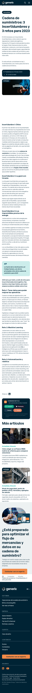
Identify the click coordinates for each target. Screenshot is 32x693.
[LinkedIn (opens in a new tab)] (9, 394)
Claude (18, 410)
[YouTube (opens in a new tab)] (7, 668)
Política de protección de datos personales (14, 674)
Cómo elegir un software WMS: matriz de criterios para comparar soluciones (15, 451)
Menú (29, 2)
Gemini (9, 410)
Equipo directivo (7, 618)
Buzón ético (16, 678)
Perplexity (21, 406)
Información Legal (7, 678)
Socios (4, 644)
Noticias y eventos (8, 624)
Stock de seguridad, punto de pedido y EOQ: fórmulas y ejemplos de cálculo (15, 490)
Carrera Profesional (8, 621)
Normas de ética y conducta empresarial (13, 680)
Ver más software (8, 605)
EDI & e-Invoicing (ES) (8, 603)
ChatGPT (10, 406)
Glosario (5, 649)
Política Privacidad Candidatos (18, 676)
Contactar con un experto (16, 657)
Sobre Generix (7, 616)
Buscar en (25, 2)
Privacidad (5, 676)
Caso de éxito (6, 634)
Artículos (20, 576)
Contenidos (11, 576)
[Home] (3, 576)
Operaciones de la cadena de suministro (15, 600)
